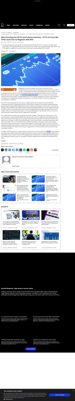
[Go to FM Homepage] (2, 25)
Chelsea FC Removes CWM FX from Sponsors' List (52, 196)
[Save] (35, 150)
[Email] (9, 150)
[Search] (59, 25)
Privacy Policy (27, 397)
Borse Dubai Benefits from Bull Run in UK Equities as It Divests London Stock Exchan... (23, 187)
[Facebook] (17, 150)
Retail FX (9, 32)
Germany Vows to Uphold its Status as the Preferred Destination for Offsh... (52, 178)
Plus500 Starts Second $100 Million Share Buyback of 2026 (49, 242)
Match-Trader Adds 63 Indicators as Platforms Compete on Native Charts (10, 243)
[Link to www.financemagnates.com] (8, 89)
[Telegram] (13, 150)
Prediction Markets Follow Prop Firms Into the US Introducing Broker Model (49, 223)
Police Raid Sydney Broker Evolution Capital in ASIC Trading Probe (29, 243)
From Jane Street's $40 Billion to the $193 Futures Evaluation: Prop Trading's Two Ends (11, 223)
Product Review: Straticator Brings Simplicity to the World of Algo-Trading (23, 178)
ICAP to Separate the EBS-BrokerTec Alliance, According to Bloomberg (23, 196)
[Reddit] (31, 150)
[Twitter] (2, 150)
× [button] (73, 390)
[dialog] (37, 395)
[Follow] (28, 151)
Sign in (71, 25)
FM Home (3, 32)
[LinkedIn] (6, 150)
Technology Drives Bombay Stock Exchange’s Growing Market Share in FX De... (52, 187)
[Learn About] (20, 151)
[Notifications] (64, 25)
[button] (25, 399)
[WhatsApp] (24, 150)
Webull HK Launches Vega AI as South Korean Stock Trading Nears (30, 223)
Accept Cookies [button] (59, 395)
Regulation (16, 32)
